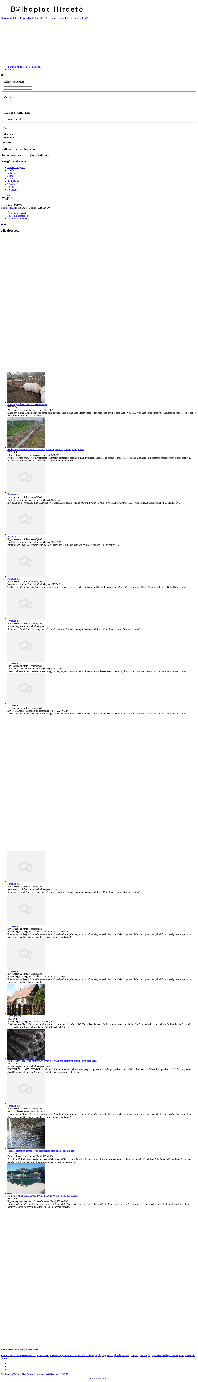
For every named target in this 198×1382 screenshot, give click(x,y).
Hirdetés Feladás (19, 18)
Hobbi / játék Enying (141, 1355)
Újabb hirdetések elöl (17, 218)
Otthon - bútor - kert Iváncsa (80, 1355)
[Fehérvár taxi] (26, 492)
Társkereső (12, 184)
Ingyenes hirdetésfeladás (77, 18)
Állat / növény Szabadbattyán (51, 1355)
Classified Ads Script (99, 1378)
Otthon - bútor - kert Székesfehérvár (18, 1355)
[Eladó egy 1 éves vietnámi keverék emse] (26, 402)
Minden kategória (16, 167)
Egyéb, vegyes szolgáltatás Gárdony (112, 1355)
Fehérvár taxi (13, 494)
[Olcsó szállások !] (26, 1013)
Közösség (12, 189)
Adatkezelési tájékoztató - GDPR (52, 1374)
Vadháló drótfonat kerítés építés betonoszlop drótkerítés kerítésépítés (40, 1150)
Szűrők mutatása (9, 207)
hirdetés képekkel (15, 119)
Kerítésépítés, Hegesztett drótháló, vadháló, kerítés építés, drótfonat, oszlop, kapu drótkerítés (52, 1061)
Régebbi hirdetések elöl (18, 215)
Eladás (10, 170)
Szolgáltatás (13, 181)
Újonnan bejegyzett (38, 207)
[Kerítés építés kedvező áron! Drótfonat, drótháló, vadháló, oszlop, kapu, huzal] (26, 447)
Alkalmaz (6, 143)
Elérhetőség (34, 18)
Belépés (44, 18)
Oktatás (11, 187)
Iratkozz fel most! (39, 155)
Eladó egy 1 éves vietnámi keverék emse (27, 404)
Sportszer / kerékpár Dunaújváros (168, 1355)
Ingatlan (11, 173)
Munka (10, 178)
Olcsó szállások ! (15, 1016)
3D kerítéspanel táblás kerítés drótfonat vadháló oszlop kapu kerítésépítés (43, 1195)
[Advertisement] (94, 41)
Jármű (10, 175)
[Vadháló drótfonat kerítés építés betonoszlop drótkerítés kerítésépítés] (26, 1148)
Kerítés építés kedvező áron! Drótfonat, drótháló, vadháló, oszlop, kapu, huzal (45, 449)
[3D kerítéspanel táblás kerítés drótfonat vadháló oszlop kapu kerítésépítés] (26, 1193)
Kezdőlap (6, 18)
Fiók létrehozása (57, 18)
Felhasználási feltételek (24, 1374)
